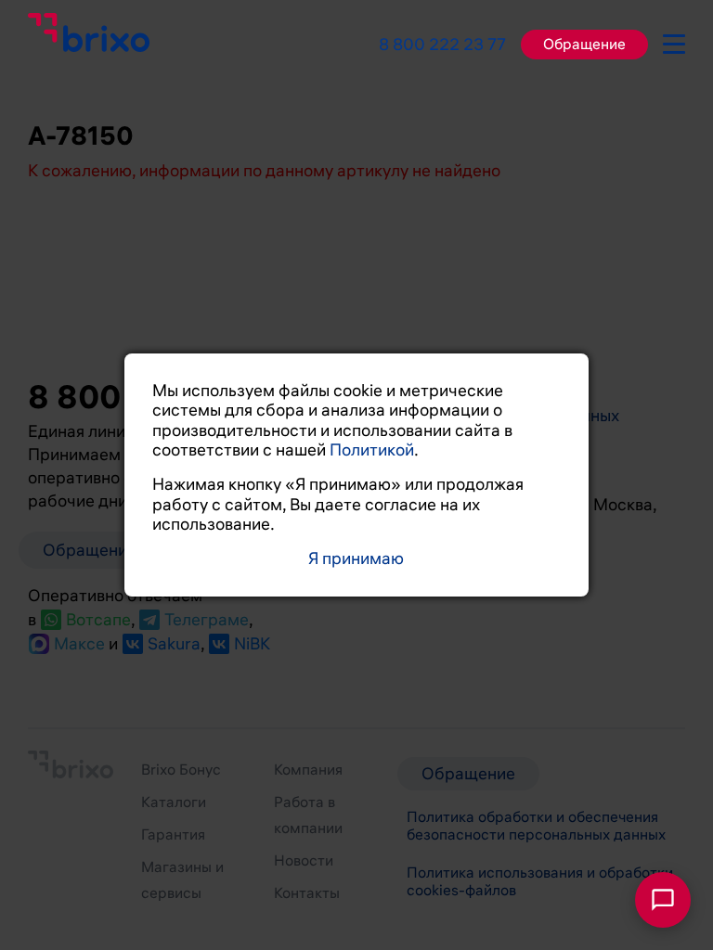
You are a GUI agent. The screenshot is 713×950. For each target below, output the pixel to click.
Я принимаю (356, 559)
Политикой (372, 450)
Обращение (584, 44)
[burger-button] (674, 41)
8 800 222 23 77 (442, 44)
